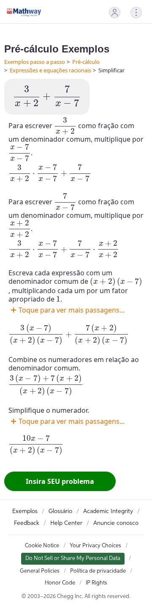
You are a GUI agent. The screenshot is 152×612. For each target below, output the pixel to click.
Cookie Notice (42, 546)
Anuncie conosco (115, 523)
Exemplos (25, 511)
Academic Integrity (108, 511)
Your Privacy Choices (95, 546)
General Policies (40, 571)
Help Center (66, 523)
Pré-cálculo (86, 62)
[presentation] (47, 96)
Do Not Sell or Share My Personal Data (72, 558)
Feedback (26, 523)
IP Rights (96, 583)
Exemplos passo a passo (34, 62)
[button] (114, 12)
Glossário (60, 511)
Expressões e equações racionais (50, 70)
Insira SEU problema (60, 481)
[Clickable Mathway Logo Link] (24, 12)
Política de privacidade (98, 571)
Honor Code (60, 583)
